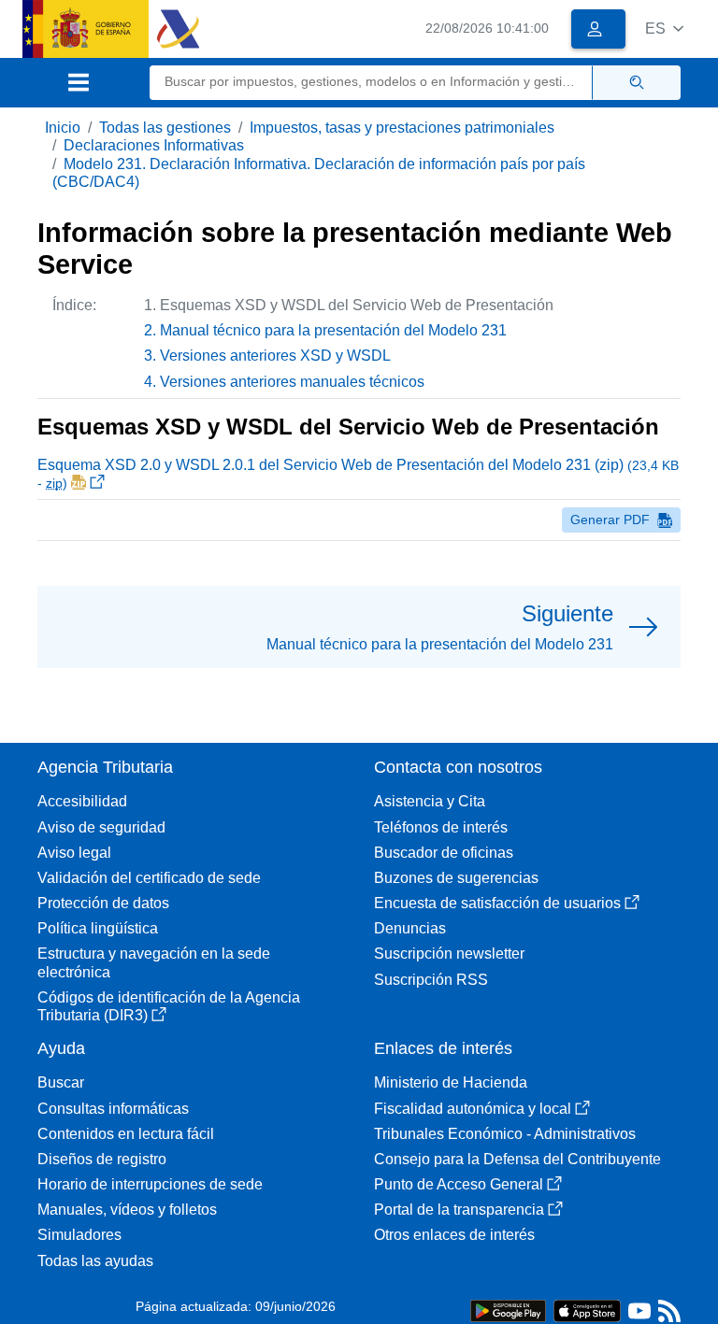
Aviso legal (74, 853)
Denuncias (410, 928)
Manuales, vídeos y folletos (127, 1209)
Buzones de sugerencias (456, 878)
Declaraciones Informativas (154, 145)
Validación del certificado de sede (149, 878)
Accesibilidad (82, 801)
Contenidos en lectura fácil (125, 1134)
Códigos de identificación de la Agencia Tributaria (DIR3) (168, 1006)
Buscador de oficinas (443, 853)
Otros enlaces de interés (454, 1235)
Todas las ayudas (95, 1261)
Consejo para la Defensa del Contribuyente (517, 1159)
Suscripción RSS (431, 980)
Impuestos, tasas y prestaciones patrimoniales (402, 127)
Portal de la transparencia (459, 1209)
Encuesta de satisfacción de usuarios (497, 903)
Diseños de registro (101, 1159)
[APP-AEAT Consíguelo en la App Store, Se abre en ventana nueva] (587, 1309)
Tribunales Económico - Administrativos (505, 1134)
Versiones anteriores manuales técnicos (292, 382)
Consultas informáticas (113, 1109)
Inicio (62, 127)
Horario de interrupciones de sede (150, 1184)
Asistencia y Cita (429, 801)
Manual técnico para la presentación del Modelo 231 (333, 330)
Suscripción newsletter (449, 953)
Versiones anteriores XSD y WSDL (275, 355)
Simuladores (79, 1235)
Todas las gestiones (165, 127)
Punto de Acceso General (458, 1184)
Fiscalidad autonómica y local (472, 1109)
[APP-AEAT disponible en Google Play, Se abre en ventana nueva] (508, 1309)
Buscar (60, 1082)
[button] (664, 28)
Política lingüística (97, 928)
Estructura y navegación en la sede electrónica (153, 962)
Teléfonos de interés (441, 827)
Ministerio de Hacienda (450, 1082)
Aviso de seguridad (101, 827)
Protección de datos (103, 903)
